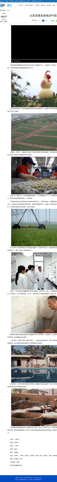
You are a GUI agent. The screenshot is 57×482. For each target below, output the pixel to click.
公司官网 (16, 1)
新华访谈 (43, 5)
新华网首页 (7, 1)
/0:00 (19, 61)
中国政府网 (12, 1)
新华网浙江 (3, 10)
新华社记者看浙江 (29, 5)
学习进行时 (20, 5)
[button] (12, 61)
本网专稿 (37, 5)
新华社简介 (2, 1)
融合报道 (49, 5)
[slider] (11, 59)
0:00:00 (16, 61)
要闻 (54, 5)
